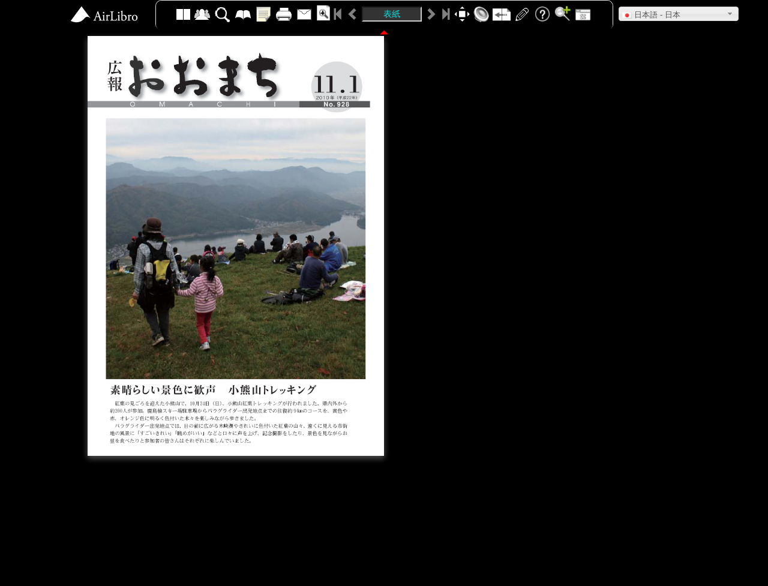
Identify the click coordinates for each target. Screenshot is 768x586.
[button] (679, 14)
